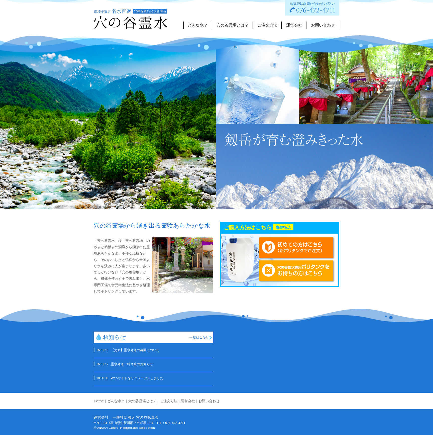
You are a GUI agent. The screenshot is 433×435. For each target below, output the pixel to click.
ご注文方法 (267, 25)
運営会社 (294, 25)
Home (99, 400)
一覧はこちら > (200, 337)
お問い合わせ (323, 25)
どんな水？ (198, 25)
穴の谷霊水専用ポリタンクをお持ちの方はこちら (296, 270)
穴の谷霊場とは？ (232, 25)
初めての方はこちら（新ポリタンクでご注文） (296, 247)
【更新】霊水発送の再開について (128, 350)
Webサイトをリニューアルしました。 (131, 378)
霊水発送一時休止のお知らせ (124, 364)
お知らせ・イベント (111, 337)
